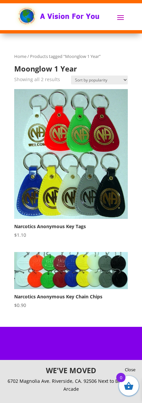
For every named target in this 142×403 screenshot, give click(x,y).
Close (130, 370)
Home (20, 56)
